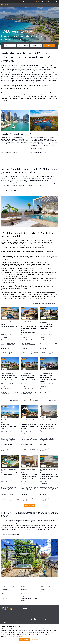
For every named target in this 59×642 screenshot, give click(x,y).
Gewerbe (4, 598)
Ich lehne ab (35, 639)
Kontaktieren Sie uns (43, 596)
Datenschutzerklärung (16, 636)
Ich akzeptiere (24, 639)
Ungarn (23, 596)
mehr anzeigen (29, 505)
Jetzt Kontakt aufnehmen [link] (10, 190)
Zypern (23, 600)
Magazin (42, 591)
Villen (3, 594)
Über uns (19, 621)
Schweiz (23, 591)
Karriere (42, 594)
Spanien (23, 594)
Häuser (4, 591)
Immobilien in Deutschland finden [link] (39, 152)
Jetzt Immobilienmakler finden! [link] (11, 534)
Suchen (49, 45)
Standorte (43, 589)
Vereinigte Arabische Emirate (24, 598)
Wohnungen (5, 589)
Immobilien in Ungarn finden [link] (9, 152)
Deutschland (24, 589)
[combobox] (10, 45)
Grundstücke (5, 596)
